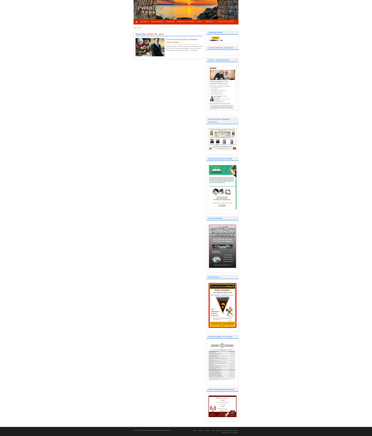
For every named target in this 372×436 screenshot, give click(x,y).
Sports (193, 44)
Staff (213, 430)
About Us (200, 430)
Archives (224, 430)
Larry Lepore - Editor (180, 44)
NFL (156, 34)
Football (189, 44)
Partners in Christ (226, 432)
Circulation (208, 430)
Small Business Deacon (165, 430)
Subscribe (218, 430)
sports (161, 34)
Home (135, 28)
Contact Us (235, 432)
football (150, 34)
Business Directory (233, 430)
